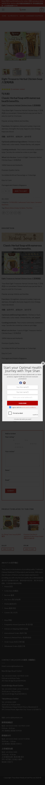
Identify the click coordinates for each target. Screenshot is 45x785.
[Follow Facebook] (20, 383)
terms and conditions (29, 407)
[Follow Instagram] (24, 383)
